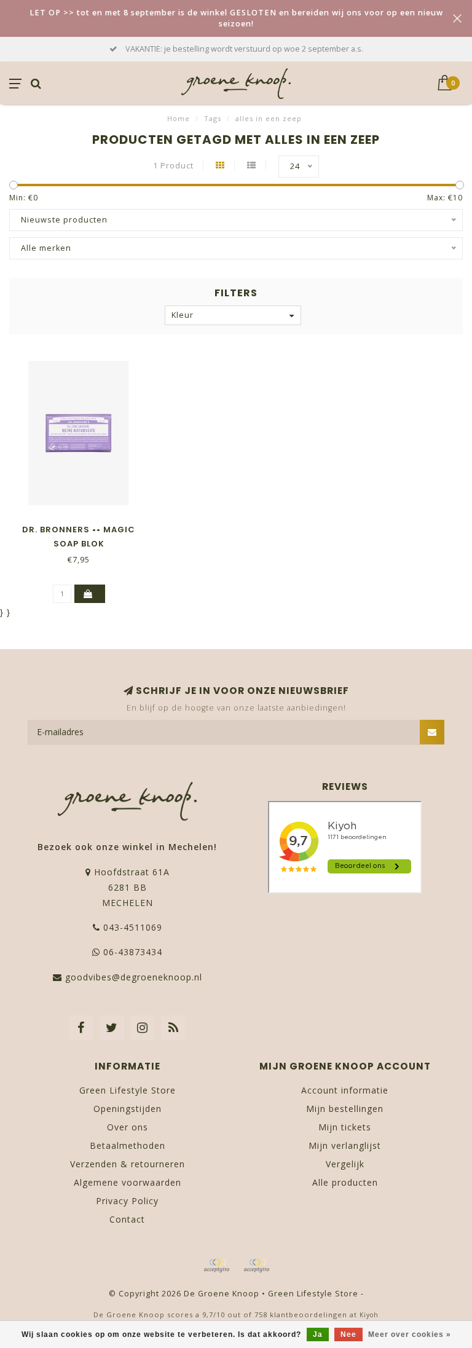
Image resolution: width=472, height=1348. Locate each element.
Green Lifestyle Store (127, 1090)
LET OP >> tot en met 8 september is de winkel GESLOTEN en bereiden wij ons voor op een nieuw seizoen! (236, 18)
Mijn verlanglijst (345, 1145)
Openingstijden (127, 1108)
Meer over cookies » (409, 1334)
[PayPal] (256, 1265)
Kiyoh (369, 1315)
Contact (127, 1219)
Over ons (127, 1127)
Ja (318, 1334)
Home (178, 118)
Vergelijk (345, 1164)
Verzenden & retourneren (127, 1164)
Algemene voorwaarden (127, 1182)
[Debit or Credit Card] (216, 1265)
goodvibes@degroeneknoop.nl (133, 977)
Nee (348, 1334)
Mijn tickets (344, 1127)
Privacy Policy (127, 1201)
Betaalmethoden (127, 1145)
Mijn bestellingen (345, 1108)
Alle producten (345, 1182)
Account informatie (344, 1090)
